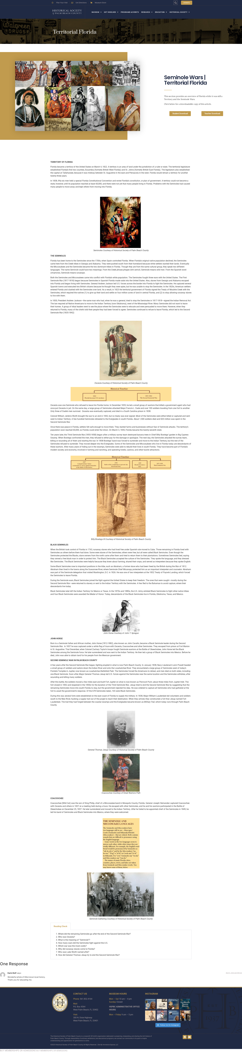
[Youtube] (189, 1037)
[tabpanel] (121, 944)
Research (145, 12)
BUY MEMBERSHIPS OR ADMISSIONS (18, 1050)
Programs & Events (130, 12)
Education (160, 12)
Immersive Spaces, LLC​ (110, 1045)
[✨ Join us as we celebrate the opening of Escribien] (185, 1004)
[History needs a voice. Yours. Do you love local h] (173, 1004)
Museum (95, 12)
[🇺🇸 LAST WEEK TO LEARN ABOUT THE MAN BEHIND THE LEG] (150, 1004)
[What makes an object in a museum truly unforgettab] (162, 1016)
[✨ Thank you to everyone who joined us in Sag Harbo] (185, 1016)
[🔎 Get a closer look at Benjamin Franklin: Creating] (173, 1016)
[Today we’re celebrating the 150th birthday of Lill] (150, 1016)
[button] (175, 3)
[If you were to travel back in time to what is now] (162, 1004)
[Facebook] (185, 1037)
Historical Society (178, 12)
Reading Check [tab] (60, 926)
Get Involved (110, 12)
